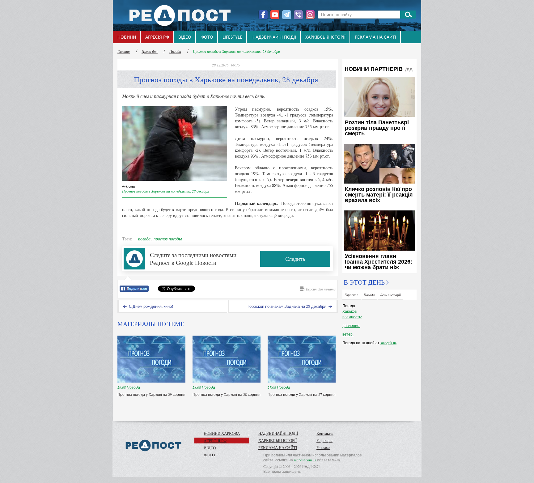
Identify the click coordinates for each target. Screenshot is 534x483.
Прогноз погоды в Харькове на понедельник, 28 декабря (236, 51)
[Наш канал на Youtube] (275, 14)
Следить (295, 258)
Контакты (324, 433)
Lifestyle (232, 37)
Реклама (323, 447)
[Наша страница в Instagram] (310, 14)
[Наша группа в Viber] (298, 14)
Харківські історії (325, 37)
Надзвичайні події (274, 37)
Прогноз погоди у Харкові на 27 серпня (302, 394)
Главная (123, 51)
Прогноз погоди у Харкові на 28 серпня (227, 394)
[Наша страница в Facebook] (263, 14)
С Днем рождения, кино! (150, 306)
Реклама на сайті (375, 37)
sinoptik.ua (388, 342)
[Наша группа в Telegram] (286, 14)
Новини (126, 37)
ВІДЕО (184, 37)
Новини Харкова (222, 433)
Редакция (324, 440)
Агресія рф (157, 37)
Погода (175, 51)
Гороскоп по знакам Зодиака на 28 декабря (287, 306)
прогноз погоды (168, 239)
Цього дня (150, 51)
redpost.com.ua (305, 459)
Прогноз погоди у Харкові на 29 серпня (151, 394)
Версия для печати (321, 288)
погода (144, 239)
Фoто (207, 37)
